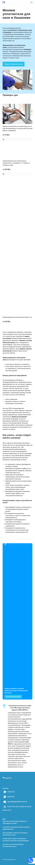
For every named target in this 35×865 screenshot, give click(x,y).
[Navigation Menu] (31, 2)
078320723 (11, 792)
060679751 (11, 797)
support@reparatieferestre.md (17, 802)
